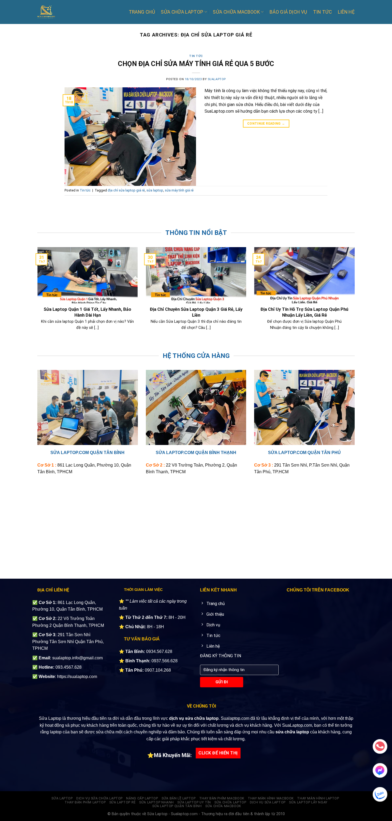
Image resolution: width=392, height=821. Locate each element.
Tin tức (322, 12)
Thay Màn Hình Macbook (271, 798)
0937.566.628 (164, 661)
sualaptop (217, 79)
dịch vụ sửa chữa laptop (194, 718)
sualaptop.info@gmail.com (77, 658)
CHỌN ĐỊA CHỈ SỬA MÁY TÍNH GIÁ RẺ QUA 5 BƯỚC (196, 64)
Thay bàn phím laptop (85, 802)
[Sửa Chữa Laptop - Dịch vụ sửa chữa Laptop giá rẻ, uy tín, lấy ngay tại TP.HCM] (59, 12)
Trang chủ (142, 12)
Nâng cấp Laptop (142, 798)
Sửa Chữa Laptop (182, 12)
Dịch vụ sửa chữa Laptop (99, 798)
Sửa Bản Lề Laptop (178, 798)
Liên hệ (346, 12)
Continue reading (266, 123)
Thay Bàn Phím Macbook (221, 798)
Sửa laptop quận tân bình (177, 806)
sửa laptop (154, 190)
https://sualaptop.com (77, 676)
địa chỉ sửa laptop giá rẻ (126, 190)
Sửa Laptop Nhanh (156, 802)
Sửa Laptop (62, 798)
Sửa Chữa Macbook (236, 12)
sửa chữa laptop (292, 732)
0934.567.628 (159, 651)
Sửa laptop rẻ (122, 802)
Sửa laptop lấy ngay (308, 802)
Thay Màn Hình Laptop (318, 798)
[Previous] (36, 298)
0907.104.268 (158, 670)
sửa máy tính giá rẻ (179, 190)
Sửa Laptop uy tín (194, 802)
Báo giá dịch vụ (288, 12)
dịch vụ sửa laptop (268, 802)
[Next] (356, 298)
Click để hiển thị (218, 752)
